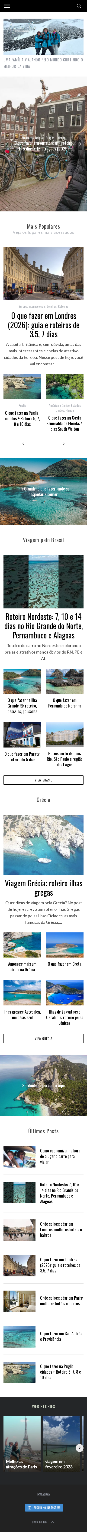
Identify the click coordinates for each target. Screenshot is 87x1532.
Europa (23, 306)
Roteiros (63, 306)
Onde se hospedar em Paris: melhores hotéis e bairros (61, 1300)
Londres (52, 306)
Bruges (49, 137)
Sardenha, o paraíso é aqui (43, 1085)
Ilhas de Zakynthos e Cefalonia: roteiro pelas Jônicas (64, 1017)
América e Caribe (59, 405)
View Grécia (43, 1038)
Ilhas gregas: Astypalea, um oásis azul (22, 1014)
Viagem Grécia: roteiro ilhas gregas (43, 887)
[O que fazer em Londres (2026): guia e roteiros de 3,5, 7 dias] (19, 1265)
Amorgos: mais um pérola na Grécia (22, 966)
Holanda (60, 137)
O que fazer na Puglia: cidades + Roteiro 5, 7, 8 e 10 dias (22, 418)
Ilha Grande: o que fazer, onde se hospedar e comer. (44, 491)
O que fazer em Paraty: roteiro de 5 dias (22, 756)
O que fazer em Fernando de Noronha (64, 703)
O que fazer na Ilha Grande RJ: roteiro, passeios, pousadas (22, 705)
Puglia (22, 405)
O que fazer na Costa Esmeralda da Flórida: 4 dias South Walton (65, 423)
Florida (69, 410)
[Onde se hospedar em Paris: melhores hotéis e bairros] (19, 1301)
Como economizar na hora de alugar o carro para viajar (60, 1156)
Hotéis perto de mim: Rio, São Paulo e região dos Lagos (65, 759)
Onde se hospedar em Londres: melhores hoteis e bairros (61, 1229)
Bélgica (39, 137)
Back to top (40, 1522)
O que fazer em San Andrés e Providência (61, 1336)
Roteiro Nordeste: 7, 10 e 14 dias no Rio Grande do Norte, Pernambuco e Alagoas (43, 626)
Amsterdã (28, 137)
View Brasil (43, 780)
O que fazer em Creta (64, 964)
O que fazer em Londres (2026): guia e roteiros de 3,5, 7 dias (43, 325)
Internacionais (37, 306)
